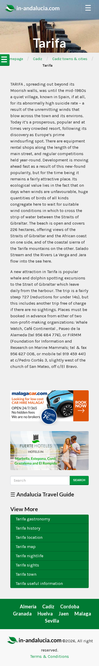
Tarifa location (29, 537)
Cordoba (69, 606)
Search (79, 480)
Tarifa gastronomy (33, 518)
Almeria (28, 606)
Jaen (64, 613)
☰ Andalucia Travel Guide (42, 494)
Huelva (45, 613)
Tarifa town (26, 574)
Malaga (82, 613)
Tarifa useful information (39, 583)
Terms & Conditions (49, 656)
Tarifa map (26, 546)
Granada (22, 613)
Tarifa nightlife (29, 555)
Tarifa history (28, 528)
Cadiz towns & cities (69, 59)
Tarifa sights (27, 565)
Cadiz (37, 59)
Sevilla (52, 621)
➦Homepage (12, 59)
